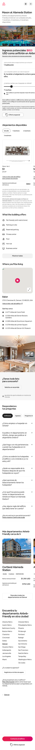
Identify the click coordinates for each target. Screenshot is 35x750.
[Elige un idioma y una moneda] (26, 4)
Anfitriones (7, 416)
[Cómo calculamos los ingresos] (8, 185)
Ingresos (18, 416)
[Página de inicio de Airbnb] (3, 4)
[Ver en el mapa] (17, 280)
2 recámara (26, 131)
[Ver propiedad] (16, 563)
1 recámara (16, 131)
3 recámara (7, 135)
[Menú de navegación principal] (31, 4)
